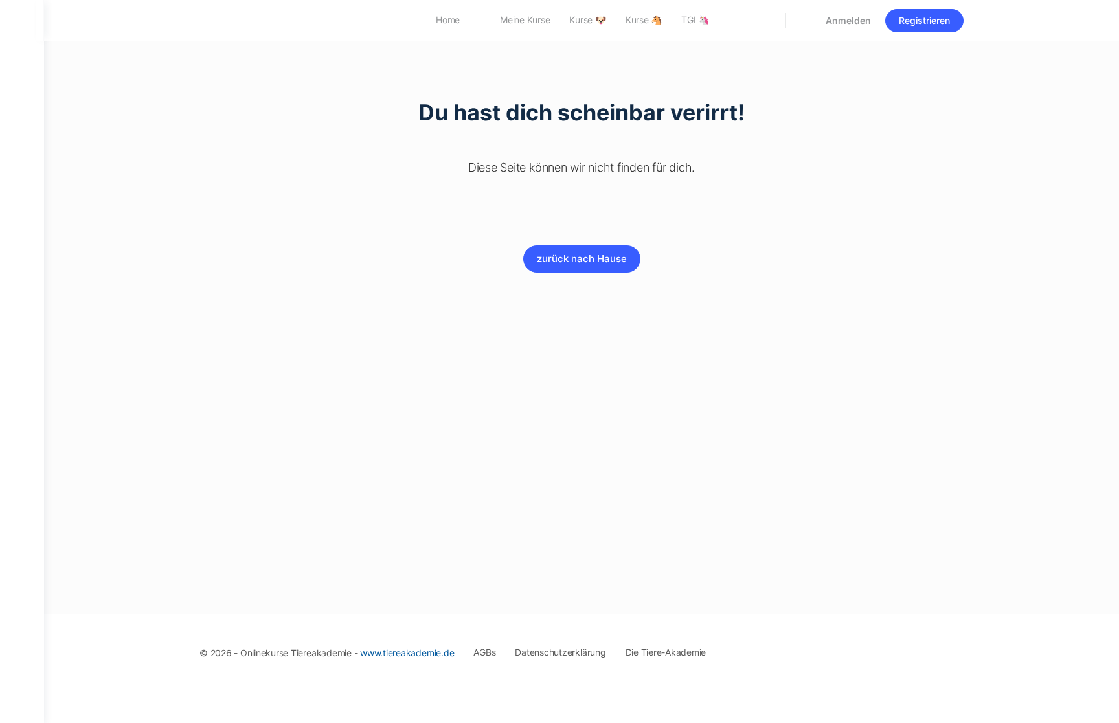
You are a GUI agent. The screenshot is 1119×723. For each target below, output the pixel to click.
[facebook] (862, 648)
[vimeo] (932, 648)
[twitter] (909, 648)
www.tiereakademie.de (407, 652)
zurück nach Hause (582, 258)
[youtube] (956, 648)
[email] (839, 648)
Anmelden (848, 20)
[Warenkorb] (804, 20)
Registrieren (924, 20)
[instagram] (886, 648)
